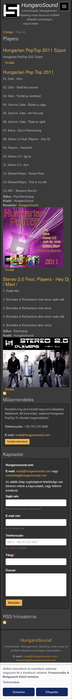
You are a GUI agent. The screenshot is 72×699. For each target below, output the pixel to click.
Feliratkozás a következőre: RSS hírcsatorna (4, 622)
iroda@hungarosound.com (32, 435)
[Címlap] (11, 11)
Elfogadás (52, 692)
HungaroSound (39, 5)
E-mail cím (13, 515)
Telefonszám (14, 535)
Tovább (9, 62)
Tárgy (10, 555)
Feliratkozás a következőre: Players (4, 393)
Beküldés (14, 602)
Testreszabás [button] (11, 682)
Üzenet (10, 570)
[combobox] (10, 542)
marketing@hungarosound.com (26, 475)
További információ (17, 441)
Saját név (12, 496)
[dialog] (36, 682)
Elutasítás (19, 692)
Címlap (7, 32)
